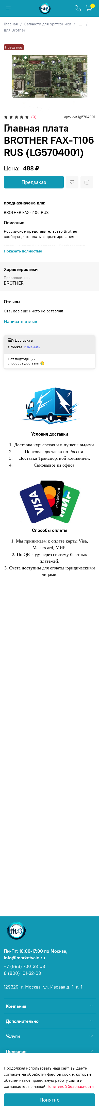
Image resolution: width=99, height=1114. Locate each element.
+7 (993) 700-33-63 (24, 966)
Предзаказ (34, 182)
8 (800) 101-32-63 (22, 973)
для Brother (14, 30)
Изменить (32, 347)
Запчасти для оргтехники (47, 23)
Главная (11, 23)
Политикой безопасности (70, 1086)
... (80, 24)
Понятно (50, 1099)
